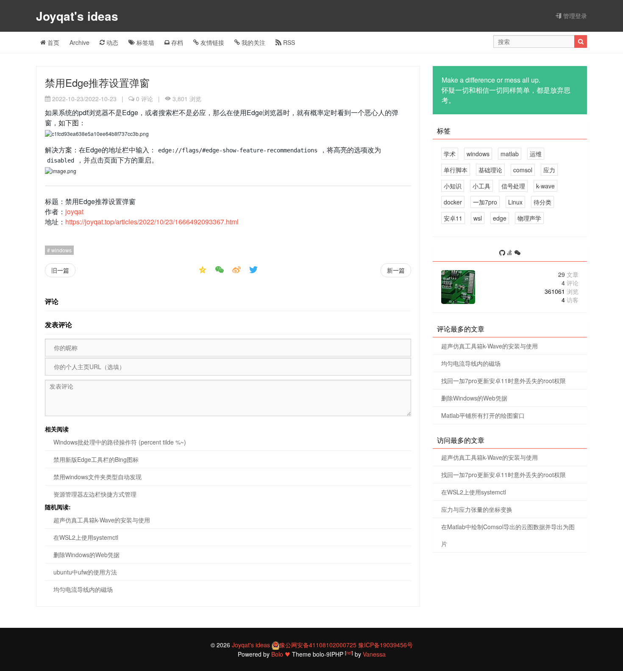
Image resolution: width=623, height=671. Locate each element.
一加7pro (485, 202)
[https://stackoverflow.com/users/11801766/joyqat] (511, 253)
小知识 (453, 186)
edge (499, 218)
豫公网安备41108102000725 (317, 645)
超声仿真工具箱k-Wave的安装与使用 (101, 520)
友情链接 (211, 42)
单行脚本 (455, 170)
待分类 (542, 202)
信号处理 (513, 186)
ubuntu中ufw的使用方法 (85, 572)
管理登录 (574, 15)
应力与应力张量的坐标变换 (476, 509)
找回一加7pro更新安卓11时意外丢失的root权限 (503, 380)
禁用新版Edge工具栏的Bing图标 (96, 459)
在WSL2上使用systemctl (85, 537)
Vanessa (374, 654)
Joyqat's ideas (79, 16)
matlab (510, 153)
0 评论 (144, 98)
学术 (450, 153)
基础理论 (490, 170)
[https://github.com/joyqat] (503, 253)
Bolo (277, 654)
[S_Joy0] (517, 253)
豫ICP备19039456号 (385, 645)
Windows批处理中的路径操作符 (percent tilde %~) (119, 442)
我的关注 (252, 42)
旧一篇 (60, 270)
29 (568, 274)
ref (349, 652)
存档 (176, 42)
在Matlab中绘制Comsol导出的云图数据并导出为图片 (508, 535)
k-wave (545, 186)
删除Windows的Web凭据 (86, 554)
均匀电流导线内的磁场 (83, 589)
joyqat (74, 211)
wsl (477, 218)
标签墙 (144, 42)
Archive (79, 42)
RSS (288, 42)
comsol (522, 170)
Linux (515, 202)
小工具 (481, 186)
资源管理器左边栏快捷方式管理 (94, 494)
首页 (52, 42)
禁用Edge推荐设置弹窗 (97, 82)
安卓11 (453, 218)
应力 (549, 170)
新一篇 (396, 270)
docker (453, 202)
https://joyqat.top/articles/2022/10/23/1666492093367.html (152, 221)
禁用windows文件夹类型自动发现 (97, 476)
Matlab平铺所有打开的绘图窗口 (483, 415)
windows (61, 250)
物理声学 (529, 218)
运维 (536, 153)
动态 (111, 42)
